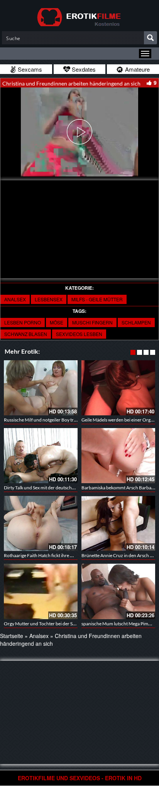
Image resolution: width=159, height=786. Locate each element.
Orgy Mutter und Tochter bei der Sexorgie (46, 623)
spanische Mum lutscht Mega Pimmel (118, 623)
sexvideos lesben (79, 334)
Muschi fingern (92, 322)
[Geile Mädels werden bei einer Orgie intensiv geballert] (118, 387)
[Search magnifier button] (150, 37)
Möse (56, 322)
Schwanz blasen (25, 334)
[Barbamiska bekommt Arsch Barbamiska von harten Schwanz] (118, 455)
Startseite (11, 636)
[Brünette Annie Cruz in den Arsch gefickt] (118, 523)
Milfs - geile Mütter (97, 299)
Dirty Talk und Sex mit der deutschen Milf (45, 487)
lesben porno (22, 322)
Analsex (15, 299)
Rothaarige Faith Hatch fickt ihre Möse (42, 555)
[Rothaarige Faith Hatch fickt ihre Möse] (41, 523)
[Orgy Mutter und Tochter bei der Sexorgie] (41, 591)
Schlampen (136, 322)
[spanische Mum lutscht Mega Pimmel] (118, 591)
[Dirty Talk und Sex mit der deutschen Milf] (41, 455)
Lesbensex (49, 299)
